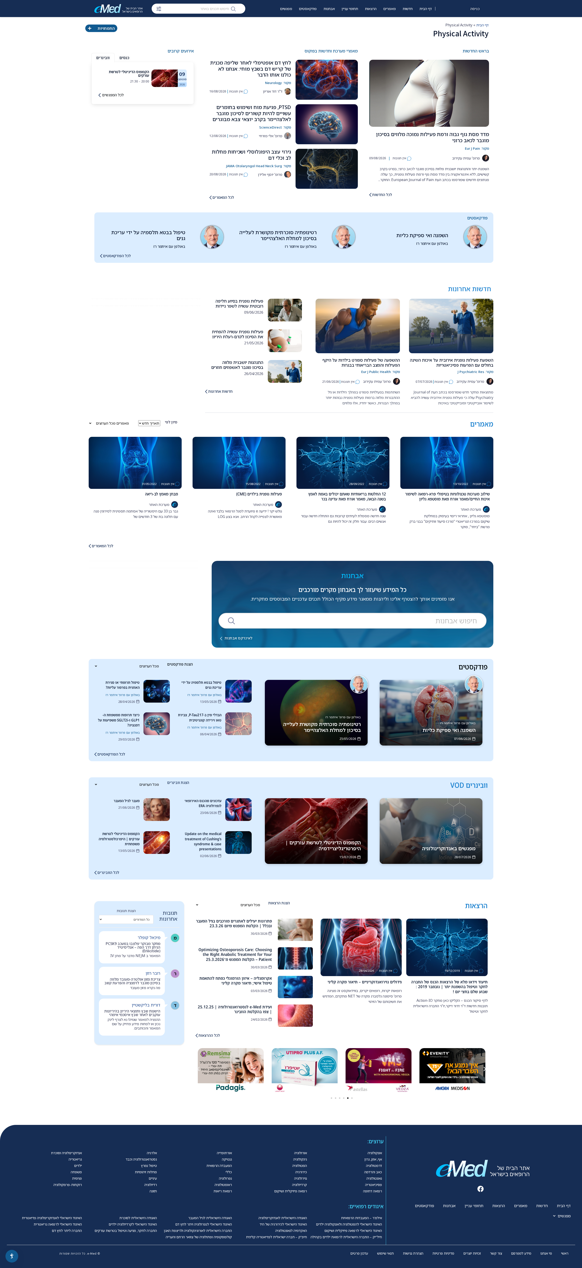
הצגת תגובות (126, 910)
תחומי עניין (350, 8)
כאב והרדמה (373, 1172)
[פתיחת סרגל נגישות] (11, 1256)
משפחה (76, 1172)
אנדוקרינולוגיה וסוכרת (66, 1153)
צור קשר (496, 1253)
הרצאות (370, 8)
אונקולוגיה (375, 1153)
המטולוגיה (299, 1165)
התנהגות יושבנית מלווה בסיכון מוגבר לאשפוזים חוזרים (237, 365)
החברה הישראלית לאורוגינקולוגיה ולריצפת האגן (198, 1230)
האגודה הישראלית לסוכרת (138, 1218)
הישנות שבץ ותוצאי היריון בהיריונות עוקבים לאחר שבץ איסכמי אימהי (132, 1013)
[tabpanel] (142, 78)
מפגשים (286, 8)
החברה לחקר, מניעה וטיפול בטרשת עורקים (126, 1230)
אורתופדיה (224, 1153)
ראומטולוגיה (223, 1184)
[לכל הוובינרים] (95, 873)
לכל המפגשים (113, 95)
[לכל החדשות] (370, 195)
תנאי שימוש (385, 1253)
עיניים (153, 1178)
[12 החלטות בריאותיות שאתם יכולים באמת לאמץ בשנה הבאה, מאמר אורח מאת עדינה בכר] (342, 463)
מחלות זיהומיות (146, 1172)
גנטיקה (227, 1159)
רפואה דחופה (372, 1191)
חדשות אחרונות (220, 391)
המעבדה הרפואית (219, 1165)
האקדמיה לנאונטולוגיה (291, 1230)
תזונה (153, 1191)
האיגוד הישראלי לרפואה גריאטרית (58, 1224)
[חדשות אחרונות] (206, 391)
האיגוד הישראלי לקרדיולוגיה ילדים (133, 1224)
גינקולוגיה (300, 1159)
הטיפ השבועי (307, 23)
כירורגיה (301, 1172)
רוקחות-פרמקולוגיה (67, 1184)
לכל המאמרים (223, 197)
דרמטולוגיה (374, 1165)
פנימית (77, 1178)
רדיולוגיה (150, 1184)
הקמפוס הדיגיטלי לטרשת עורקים (129, 73)
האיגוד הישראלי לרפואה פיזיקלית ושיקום (353, 1230)
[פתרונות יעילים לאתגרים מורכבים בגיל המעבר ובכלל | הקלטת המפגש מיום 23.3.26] (295, 930)
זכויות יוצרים (472, 1253)
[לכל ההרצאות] (197, 1035)
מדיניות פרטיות (443, 1253)
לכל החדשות (382, 194)
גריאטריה (75, 1159)
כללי (229, 1172)
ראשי (564, 1253)
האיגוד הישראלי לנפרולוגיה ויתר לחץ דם (203, 1224)
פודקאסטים (308, 8)
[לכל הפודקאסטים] (101, 256)
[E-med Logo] (118, 8)
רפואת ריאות (222, 1191)
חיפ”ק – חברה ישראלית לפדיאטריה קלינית (276, 1237)
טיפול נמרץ (149, 1165)
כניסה (475, 8)
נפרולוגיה (225, 1178)
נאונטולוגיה (374, 1178)
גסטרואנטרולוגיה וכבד (141, 1159)
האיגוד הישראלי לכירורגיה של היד (283, 1224)
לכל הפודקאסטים (117, 255)
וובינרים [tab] (103, 57)
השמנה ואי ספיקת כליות (422, 235)
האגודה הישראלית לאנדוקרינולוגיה (282, 1218)
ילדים (78, 1165)
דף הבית (425, 8)
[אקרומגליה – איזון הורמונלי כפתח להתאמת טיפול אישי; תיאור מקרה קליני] (295, 987)
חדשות (408, 8)
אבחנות (329, 8)
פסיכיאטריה (373, 1184)
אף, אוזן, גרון (373, 1159)
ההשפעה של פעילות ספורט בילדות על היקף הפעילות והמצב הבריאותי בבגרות (361, 362)
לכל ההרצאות (209, 1035)
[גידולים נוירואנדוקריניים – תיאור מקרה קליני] (361, 947)
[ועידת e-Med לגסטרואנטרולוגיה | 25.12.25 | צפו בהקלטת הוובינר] (295, 1015)
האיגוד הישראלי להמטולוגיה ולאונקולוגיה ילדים (349, 1224)
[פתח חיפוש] (159, 8)
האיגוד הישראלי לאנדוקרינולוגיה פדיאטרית (52, 1218)
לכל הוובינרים (108, 872)
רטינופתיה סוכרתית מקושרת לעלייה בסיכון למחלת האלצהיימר (278, 235)
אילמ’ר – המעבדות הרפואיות (361, 1218)
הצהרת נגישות (413, 1253)
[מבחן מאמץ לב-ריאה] (135, 463)
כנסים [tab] (124, 57)
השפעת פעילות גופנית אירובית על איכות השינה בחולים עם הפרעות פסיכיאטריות (451, 362)
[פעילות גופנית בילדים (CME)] (239, 463)
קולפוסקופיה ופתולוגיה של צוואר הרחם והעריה (199, 1237)
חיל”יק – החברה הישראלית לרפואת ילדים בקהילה (346, 1237)
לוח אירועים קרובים (278, 23)
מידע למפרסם (521, 1253)
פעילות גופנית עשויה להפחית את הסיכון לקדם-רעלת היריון (237, 334)
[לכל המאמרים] (210, 197)
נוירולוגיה (300, 1178)
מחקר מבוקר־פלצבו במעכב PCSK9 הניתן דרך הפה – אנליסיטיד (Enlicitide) (133, 947)
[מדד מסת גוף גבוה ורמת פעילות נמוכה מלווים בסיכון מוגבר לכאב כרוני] (429, 93)
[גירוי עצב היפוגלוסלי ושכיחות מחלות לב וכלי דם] (327, 169)
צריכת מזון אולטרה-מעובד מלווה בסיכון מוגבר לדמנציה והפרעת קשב (132, 981)
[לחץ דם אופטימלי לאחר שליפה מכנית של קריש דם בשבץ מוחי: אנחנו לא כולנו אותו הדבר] (327, 80)
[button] (198, 1069)
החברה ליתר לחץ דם (67, 1230)
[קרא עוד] (164, 77)
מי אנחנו (546, 1253)
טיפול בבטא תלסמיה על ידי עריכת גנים (148, 235)
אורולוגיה (300, 1153)
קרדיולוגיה (299, 1184)
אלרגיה (152, 1153)
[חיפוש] (233, 8)
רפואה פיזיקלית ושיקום (290, 1191)
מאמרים (389, 8)
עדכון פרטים (359, 1253)
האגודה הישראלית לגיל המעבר (210, 1218)
